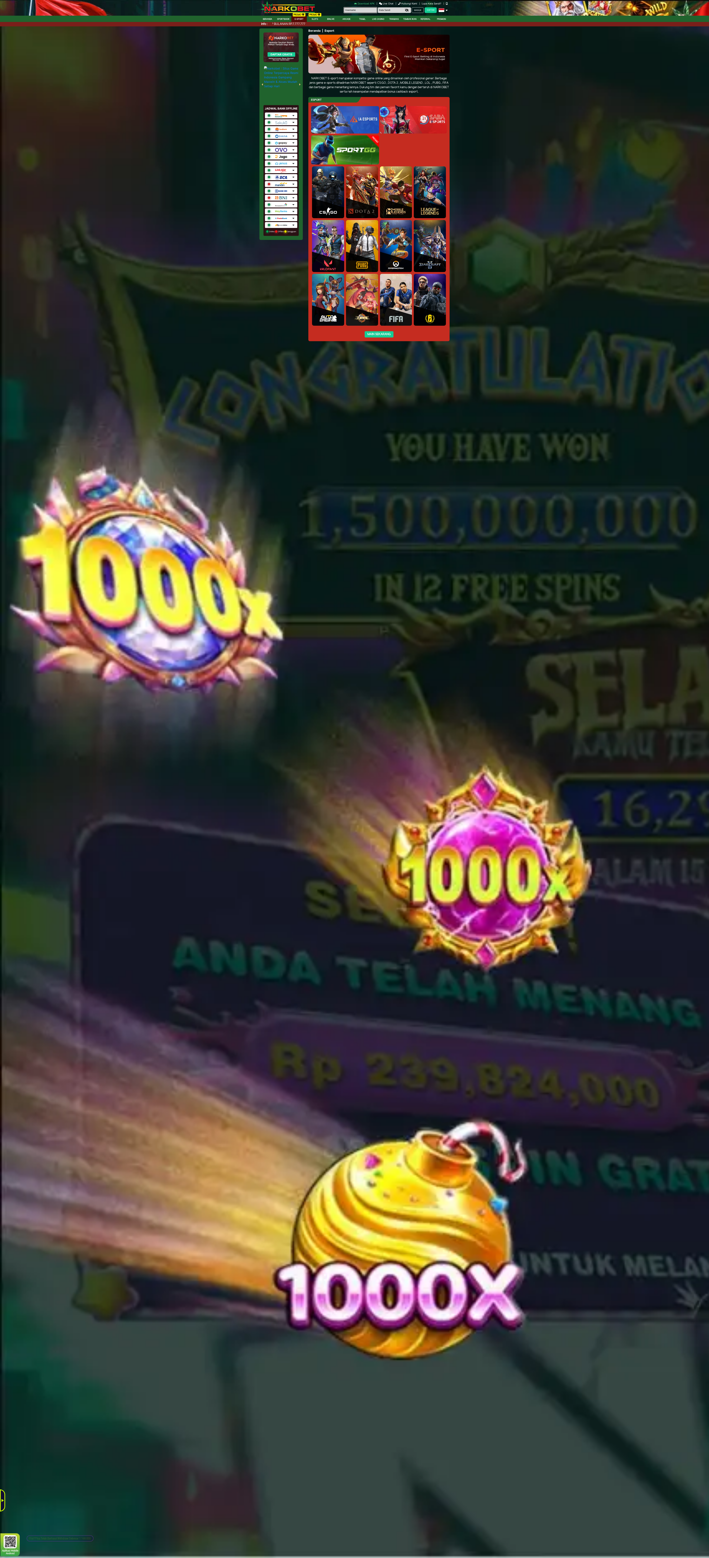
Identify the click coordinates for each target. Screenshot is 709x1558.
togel (362, 19)
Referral (426, 19)
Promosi (441, 19)
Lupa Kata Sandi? (432, 3)
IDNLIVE (330, 19)
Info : (264, 24)
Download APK (366, 3)
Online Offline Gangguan (282, 231)
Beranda (267, 19)
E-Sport (299, 19)
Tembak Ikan (410, 19)
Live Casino (378, 19)
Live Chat (387, 3)
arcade (346, 19)
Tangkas (394, 19)
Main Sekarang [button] (379, 334)
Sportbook (283, 19)
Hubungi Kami (409, 3)
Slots (315, 19)
